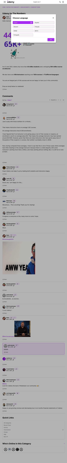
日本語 (15, 30)
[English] (10, 2)
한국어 (36, 30)
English (15, 22)
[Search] (60, 1)
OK (51, 39)
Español (37, 22)
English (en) (36, 2)
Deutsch (16, 26)
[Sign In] (63, 1)
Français (37, 26)
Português (16, 35)
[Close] (53, 18)
